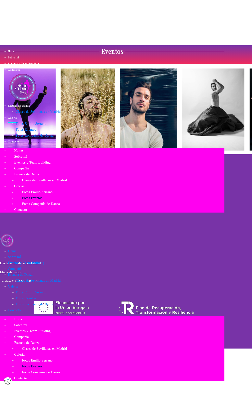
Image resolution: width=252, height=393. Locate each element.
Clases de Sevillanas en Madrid (38, 112)
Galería (12, 117)
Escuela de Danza (19, 105)
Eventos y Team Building (23, 63)
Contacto (13, 141)
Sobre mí (13, 57)
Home (11, 51)
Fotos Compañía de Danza (35, 135)
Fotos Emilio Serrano (31, 124)
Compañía (14, 69)
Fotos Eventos (26, 129)
